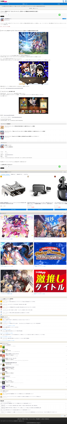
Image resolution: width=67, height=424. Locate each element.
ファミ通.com (42, 418)
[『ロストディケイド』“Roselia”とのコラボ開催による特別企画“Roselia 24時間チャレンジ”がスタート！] (19, 139)
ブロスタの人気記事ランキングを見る (5, 329)
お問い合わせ (19, 418)
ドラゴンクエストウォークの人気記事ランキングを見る (8, 325)
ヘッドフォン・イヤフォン (5, 174)
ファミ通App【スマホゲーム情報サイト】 (8, 6)
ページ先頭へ (64, 415)
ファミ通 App (3, 1)
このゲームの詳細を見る (9, 146)
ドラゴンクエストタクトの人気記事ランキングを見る (7, 340)
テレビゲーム (26, 174)
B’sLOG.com (47, 418)
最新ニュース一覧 (17, 6)
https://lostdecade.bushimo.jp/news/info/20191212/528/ (14, 88)
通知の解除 (38, 418)
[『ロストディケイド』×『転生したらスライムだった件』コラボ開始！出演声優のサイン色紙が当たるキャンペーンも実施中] (22, 133)
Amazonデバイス (19, 174)
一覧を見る (64, 171)
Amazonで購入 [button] (13, 209)
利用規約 (23, 418)
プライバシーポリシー (32, 418)
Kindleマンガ (13, 174)
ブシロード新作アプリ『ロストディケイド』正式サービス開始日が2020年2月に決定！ (33, 6)
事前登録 (30, 8)
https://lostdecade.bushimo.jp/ (17, 117)
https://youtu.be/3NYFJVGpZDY (9, 115)
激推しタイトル (35, 8)
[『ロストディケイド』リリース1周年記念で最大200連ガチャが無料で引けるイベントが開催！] (17, 128)
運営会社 (26, 418)
